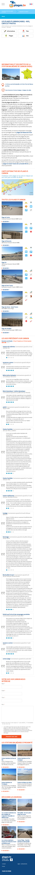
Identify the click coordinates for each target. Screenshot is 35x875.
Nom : (3, 683)
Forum (3, 866)
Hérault (3, 16)
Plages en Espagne (6, 871)
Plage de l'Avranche (6, 241)
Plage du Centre (6, 217)
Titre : (3, 697)
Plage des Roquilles (6, 328)
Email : (3, 690)
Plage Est (4, 262)
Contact (4, 864)
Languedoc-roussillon (23, 11)
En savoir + (6, 221)
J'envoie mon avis (11, 736)
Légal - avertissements (22, 864)
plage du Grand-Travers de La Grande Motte (15, 164)
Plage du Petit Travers (7, 285)
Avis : (3, 704)
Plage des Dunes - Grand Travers (10, 307)
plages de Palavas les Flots (24, 132)
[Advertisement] (17, 48)
